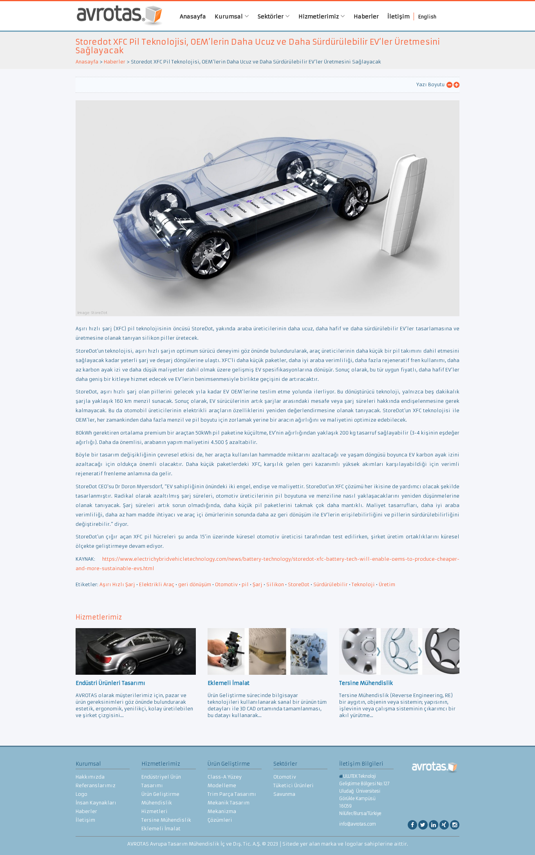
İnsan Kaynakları (96, 803)
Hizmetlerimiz (319, 16)
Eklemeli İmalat (161, 828)
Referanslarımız (96, 785)
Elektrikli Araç (156, 584)
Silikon (275, 584)
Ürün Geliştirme (160, 794)
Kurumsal (229, 16)
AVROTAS (117, 15)
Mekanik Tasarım (228, 803)
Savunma (284, 794)
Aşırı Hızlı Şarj (117, 584)
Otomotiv (226, 584)
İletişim (398, 16)
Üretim (387, 584)
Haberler (366, 16)
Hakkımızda (90, 777)
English (427, 17)
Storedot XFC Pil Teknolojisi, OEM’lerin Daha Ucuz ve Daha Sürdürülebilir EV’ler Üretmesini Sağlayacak (258, 46)
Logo (81, 794)
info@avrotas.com (357, 824)
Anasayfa (193, 16)
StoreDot (298, 584)
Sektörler (271, 16)
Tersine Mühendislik (166, 820)
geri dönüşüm (194, 584)
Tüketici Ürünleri (293, 785)
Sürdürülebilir (330, 584)
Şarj (257, 584)
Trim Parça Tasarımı (232, 794)
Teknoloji (363, 584)
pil (245, 584)
